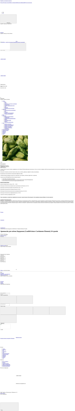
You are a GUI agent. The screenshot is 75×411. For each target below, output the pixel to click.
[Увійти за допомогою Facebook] (8, 300)
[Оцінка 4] (57, 311)
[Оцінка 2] (25, 311)
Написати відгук (3, 235)
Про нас (1, 2)
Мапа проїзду (2, 393)
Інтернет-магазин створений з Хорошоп (7, 338)
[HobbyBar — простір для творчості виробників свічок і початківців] (5, 328)
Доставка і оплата (6, 2)
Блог (3, 134)
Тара (3, 123)
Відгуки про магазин (28, 2)
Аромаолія (4, 115)
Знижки (3, 133)
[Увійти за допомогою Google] (25, 300)
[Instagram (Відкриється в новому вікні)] (8, 10)
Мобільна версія (19, 337)
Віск (3, 114)
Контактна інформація (21, 2)
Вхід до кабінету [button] (5, 361)
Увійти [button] (1, 270)
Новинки (4, 132)
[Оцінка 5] (8, 319)
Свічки (3, 101)
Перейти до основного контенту (6, 0)
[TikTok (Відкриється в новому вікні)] (23, 10)
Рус (3, 13)
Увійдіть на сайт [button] (3, 245)
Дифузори (4, 109)
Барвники (4, 131)
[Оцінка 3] (41, 311)
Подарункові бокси (5, 129)
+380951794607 (3, 59)
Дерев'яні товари (5, 130)
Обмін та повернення (13, 2)
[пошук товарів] (18, 47)
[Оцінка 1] (8, 311)
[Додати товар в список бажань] (8, 241)
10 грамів (2, 273)
